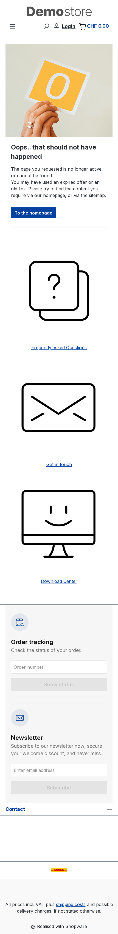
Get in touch (59, 464)
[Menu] (12, 26)
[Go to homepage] (59, 11)
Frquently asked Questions (59, 347)
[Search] (46, 26)
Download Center (59, 581)
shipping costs (71, 904)
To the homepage (33, 213)
